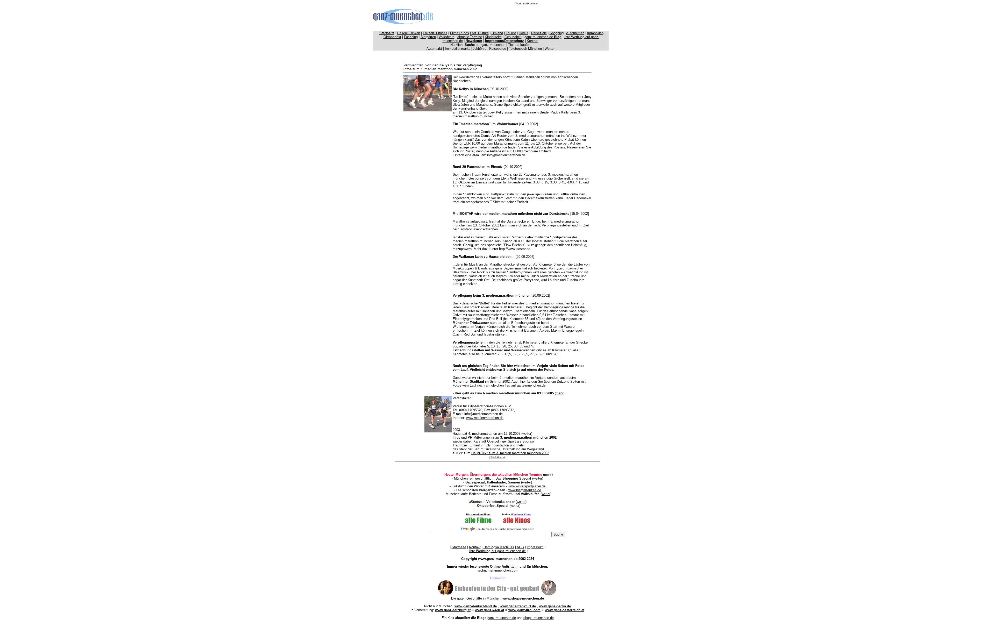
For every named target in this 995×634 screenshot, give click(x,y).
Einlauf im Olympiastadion (489, 445)
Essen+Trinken (408, 33)
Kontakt (532, 41)
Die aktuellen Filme (478, 514)
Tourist (511, 33)
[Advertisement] (527, 16)
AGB (520, 547)
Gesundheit (513, 37)
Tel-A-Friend (498, 457)
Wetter (550, 49)
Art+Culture (480, 33)
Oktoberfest (392, 37)
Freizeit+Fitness (435, 33)
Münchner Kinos (521, 514)
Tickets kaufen (519, 45)
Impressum (535, 547)
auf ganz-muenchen (485, 45)
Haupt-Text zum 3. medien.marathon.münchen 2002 (510, 453)
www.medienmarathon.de (484, 418)
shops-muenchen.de (538, 618)
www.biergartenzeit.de (524, 490)
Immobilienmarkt (457, 49)
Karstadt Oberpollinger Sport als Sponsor (504, 441)
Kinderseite (493, 37)
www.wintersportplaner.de (526, 486)
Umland (497, 33)
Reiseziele (539, 33)
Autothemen (575, 33)
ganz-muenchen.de (543, 37)
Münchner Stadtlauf (468, 381)
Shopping (557, 33)
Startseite (459, 547)
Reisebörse (497, 49)
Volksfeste (446, 37)
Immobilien (595, 33)
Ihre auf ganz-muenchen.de (497, 551)
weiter (526, 434)
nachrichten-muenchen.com (497, 570)
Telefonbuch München (525, 49)
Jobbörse (479, 49)
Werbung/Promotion (527, 3)
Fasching (411, 37)
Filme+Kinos (459, 33)
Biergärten (428, 37)
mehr (559, 393)
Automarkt (434, 49)
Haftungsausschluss (499, 547)
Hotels (523, 33)
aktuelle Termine (469, 37)
